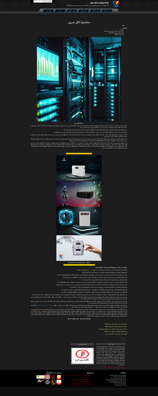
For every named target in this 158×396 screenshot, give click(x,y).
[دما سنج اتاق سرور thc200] (79, 221)
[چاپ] (123, 25)
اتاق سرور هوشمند (48, 389)
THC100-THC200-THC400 (46, 305)
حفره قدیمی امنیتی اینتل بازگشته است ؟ (117, 382)
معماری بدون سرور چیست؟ (120, 385)
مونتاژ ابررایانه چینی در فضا (120, 383)
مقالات (105, 389)
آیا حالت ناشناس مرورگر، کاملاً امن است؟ (117, 380)
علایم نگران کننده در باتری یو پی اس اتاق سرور (81, 384)
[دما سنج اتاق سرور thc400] (79, 248)
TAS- (38, 305)
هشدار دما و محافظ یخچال (119, 392)
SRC (94, 307)
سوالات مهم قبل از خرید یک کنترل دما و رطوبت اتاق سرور (79, 375)
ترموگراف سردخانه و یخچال (60, 389)
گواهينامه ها (115, 389)
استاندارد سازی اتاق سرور (84, 389)
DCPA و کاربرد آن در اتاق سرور (119, 376)
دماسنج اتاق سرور (79, 22)
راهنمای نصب (122, 389)
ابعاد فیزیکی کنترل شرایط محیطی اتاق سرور (81, 383)
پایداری (91, 270)
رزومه (110, 389)
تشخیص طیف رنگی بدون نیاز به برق (118, 378)
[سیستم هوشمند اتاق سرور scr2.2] (79, 194)
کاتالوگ (93, 389)
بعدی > (122, 339)
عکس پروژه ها (100, 389)
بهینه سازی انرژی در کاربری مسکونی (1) (117, 375)
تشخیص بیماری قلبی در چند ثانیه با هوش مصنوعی (116, 379)
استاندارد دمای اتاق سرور (85, 377)
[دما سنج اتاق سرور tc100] (79, 168)
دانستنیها (117, 29)
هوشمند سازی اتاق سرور (72, 389)
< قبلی (122, 338)
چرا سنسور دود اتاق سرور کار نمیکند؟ (83, 381)
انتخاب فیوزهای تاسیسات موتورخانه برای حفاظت (80, 379)
